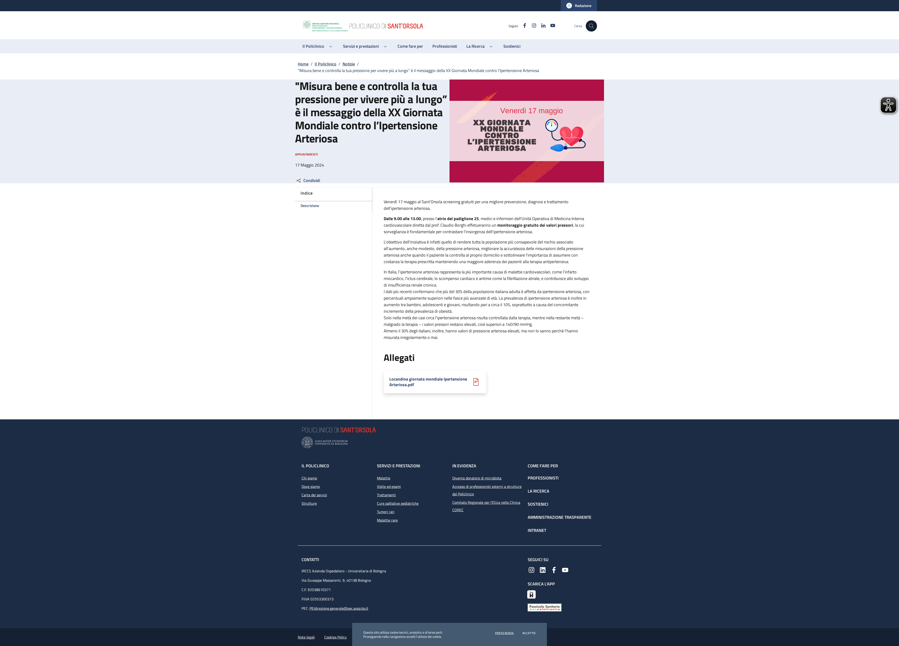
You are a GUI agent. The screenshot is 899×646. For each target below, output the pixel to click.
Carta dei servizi (314, 495)
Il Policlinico (325, 64)
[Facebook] (554, 569)
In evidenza (464, 466)
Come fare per (543, 466)
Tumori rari (385, 512)
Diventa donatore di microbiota (476, 478)
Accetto (529, 633)
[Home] (405, 26)
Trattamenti (386, 495)
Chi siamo (309, 478)
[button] (579, 5)
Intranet (537, 530)
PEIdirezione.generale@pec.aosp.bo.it (338, 608)
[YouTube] (565, 569)
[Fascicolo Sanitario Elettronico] (544, 607)
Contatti (311, 559)
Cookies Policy (335, 637)
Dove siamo (311, 486)
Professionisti (543, 478)
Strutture (309, 503)
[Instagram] (531, 569)
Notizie (349, 64)
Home (303, 64)
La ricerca (538, 491)
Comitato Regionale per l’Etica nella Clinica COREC (486, 506)
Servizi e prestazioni (398, 466)
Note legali (306, 637)
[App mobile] (531, 594)
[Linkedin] (542, 569)
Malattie (383, 478)
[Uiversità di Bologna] (449, 442)
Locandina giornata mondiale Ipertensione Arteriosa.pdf (428, 382)
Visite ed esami (389, 486)
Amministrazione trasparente (559, 517)
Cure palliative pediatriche (398, 503)
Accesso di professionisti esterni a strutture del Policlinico (487, 490)
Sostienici (538, 504)
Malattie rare (387, 520)
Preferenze (504, 633)
